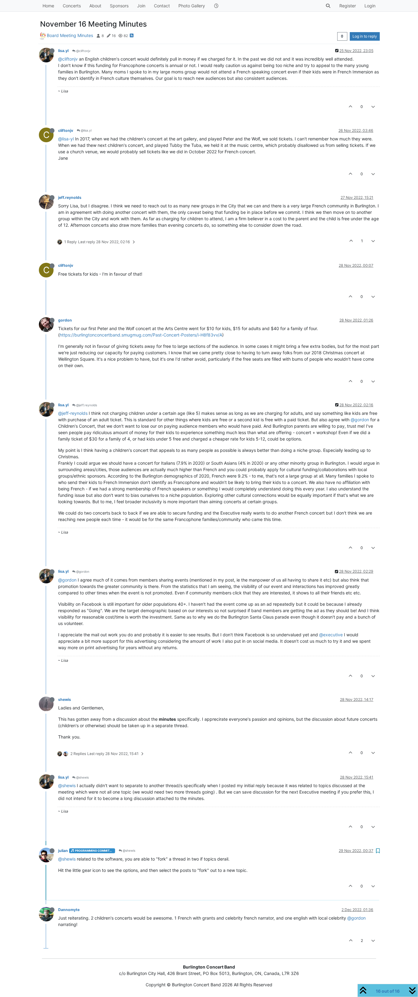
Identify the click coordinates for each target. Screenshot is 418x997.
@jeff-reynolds (73, 413)
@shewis (82, 777)
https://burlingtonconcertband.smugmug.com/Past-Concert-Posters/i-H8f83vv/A (141, 334)
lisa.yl (63, 50)
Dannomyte (69, 909)
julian (63, 850)
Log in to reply (365, 36)
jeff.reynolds (69, 197)
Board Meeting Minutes (70, 35)
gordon (65, 320)
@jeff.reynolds (86, 405)
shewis (64, 699)
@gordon (360, 419)
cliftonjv (65, 130)
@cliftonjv (83, 51)
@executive (331, 634)
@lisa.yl (85, 130)
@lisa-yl (66, 138)
